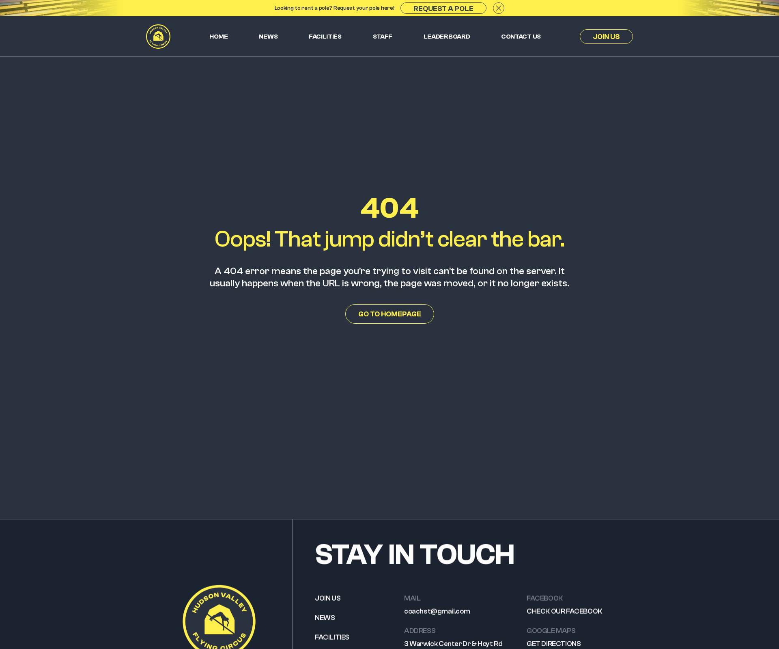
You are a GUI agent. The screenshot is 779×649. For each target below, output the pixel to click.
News (268, 36)
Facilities (325, 36)
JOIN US (327, 598)
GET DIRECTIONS (554, 644)
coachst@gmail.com (437, 611)
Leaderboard (447, 36)
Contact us (521, 36)
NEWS (325, 618)
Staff (383, 36)
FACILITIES (332, 637)
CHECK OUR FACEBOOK (564, 611)
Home (218, 36)
